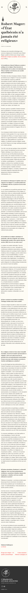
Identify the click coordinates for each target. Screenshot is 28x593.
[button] (2, 7)
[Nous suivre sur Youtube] (4, 586)
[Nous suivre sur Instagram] (2, 586)
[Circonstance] (3, 18)
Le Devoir (3, 546)
